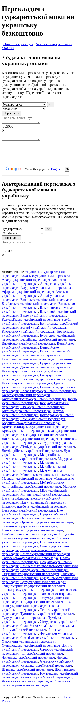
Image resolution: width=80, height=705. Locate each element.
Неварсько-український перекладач (28, 510)
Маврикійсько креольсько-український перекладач (31, 457)
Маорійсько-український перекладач (48, 474)
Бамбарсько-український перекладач (29, 303)
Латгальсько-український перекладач (30, 439)
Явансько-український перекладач (46, 677)
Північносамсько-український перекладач (34, 544)
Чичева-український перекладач (35, 659)
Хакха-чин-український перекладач (29, 641)
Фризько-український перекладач (32, 631)
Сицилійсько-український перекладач (30, 574)
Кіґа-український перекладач (42, 407)
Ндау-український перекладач (43, 502)
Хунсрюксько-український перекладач (31, 645)
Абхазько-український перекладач (46, 276)
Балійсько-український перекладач (46, 299)
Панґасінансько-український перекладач (32, 530)
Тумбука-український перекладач (32, 620)
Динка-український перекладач (25, 371)
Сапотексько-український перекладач (30, 558)
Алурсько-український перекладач (46, 288)
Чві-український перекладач (41, 653)
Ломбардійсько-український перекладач (32, 451)
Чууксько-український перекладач (46, 665)
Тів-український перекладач (41, 602)
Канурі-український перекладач (26, 395)
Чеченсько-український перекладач (28, 657)
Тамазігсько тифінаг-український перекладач (37, 596)
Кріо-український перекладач (24, 431)
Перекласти (11, 113)
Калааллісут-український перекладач (48, 391)
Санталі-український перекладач (45, 554)
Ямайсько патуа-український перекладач (36, 683)
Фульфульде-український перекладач (48, 637)
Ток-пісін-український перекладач (36, 604)
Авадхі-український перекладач (26, 280)
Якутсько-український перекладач (27, 681)
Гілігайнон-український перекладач (38, 361)
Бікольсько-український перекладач (28, 331)
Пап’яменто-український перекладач (29, 534)
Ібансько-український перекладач (27, 383)
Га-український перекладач (41, 355)
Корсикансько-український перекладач (31, 423)
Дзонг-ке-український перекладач (46, 367)
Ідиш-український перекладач (32, 385)
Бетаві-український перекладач (43, 327)
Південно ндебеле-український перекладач (34, 506)
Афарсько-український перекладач (28, 292)
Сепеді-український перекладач (44, 570)
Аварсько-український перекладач (34, 282)
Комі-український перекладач (42, 419)
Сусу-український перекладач (43, 582)
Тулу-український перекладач (24, 618)
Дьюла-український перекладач (32, 373)
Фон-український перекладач (24, 629)
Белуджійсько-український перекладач (31, 319)
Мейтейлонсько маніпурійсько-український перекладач (33, 484)
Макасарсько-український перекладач (31, 464)
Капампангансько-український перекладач (34, 399)
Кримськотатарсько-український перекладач (35, 427)
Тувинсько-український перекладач (47, 614)
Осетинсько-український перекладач (29, 526)
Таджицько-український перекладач (29, 590)
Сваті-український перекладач (36, 560)
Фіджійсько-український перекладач (47, 625)
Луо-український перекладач (36, 453)
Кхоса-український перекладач (43, 435)
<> (50, 104)
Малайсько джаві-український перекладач (34, 468)
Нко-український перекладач (33, 512)
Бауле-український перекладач (43, 315)
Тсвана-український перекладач (31, 608)
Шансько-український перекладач (27, 669)
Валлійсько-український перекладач (47, 339)
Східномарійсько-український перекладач (33, 586)
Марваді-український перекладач (27, 478)
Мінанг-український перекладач (44, 494)
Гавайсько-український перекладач (28, 359)
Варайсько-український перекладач (28, 343)
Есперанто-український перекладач (47, 379)
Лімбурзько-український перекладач (47, 447)
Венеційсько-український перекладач (31, 349)
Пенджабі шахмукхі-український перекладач (38, 536)
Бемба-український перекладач (37, 321)
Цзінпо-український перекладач (37, 647)
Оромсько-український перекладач (46, 522)
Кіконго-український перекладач (26, 411)
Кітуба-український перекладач (33, 413)
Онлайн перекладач (18, 44)
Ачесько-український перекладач (35, 294)
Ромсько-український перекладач (35, 540)
